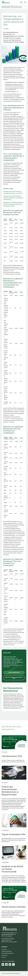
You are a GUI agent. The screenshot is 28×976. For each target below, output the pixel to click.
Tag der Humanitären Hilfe (13, 834)
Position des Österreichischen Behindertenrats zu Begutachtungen (10, 791)
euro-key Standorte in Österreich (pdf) (14, 678)
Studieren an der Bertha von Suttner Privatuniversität (12, 869)
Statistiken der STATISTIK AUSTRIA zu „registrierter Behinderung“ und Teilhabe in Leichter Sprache (13, 197)
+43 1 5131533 (8, 936)
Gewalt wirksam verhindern (14, 907)
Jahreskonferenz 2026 (12, 756)
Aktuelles (8, 6)
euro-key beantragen (14, 672)
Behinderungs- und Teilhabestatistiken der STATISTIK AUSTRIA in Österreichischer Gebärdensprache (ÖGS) (13, 204)
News (12, 6)
